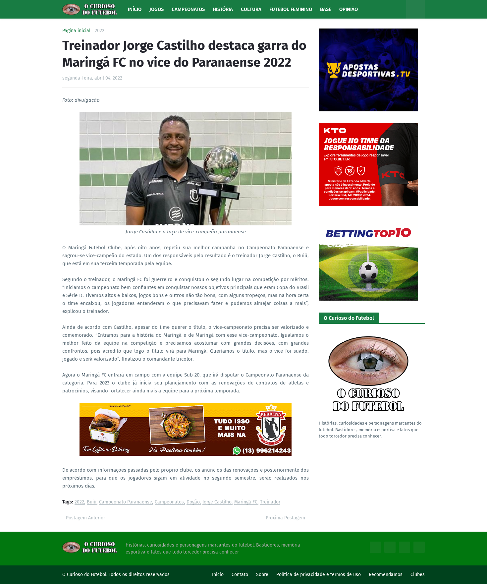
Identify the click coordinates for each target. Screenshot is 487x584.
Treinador (270, 502)
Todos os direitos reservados (139, 574)
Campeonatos (169, 502)
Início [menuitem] (134, 9)
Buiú (91, 502)
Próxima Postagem (285, 518)
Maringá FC (245, 502)
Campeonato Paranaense (125, 502)
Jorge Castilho (217, 502)
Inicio (218, 574)
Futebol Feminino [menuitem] (290, 9)
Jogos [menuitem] (156, 9)
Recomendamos (386, 574)
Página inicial (76, 31)
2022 (99, 31)
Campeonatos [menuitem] (188, 9)
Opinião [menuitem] (348, 9)
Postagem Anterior (85, 518)
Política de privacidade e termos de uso (318, 574)
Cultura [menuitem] (251, 9)
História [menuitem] (223, 9)
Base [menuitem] (325, 9)
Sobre (262, 574)
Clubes (417, 574)
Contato (240, 574)
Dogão (193, 502)
